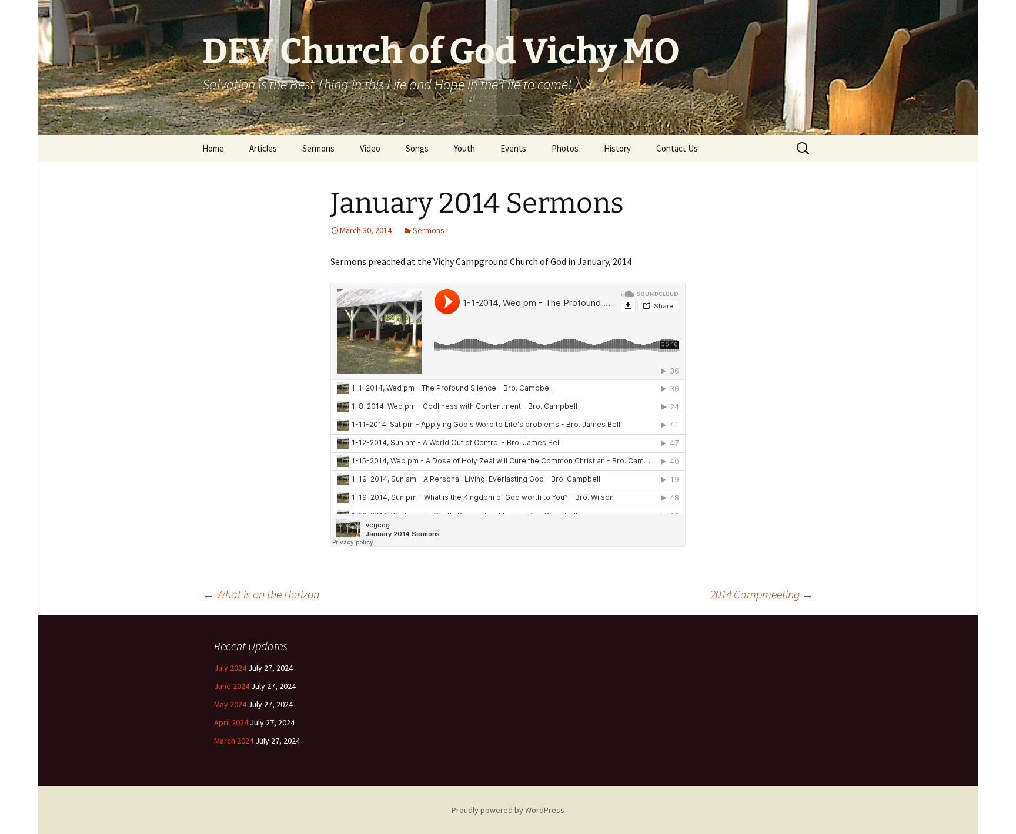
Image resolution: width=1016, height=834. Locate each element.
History (617, 148)
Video (370, 148)
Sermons (318, 148)
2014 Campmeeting (762, 594)
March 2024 (233, 740)
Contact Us (677, 148)
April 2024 (231, 722)
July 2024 (230, 668)
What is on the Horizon (260, 594)
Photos (565, 148)
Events (513, 148)
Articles (263, 148)
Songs (417, 148)
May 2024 (230, 704)
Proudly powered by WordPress (508, 810)
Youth (464, 148)
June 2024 (231, 686)
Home (213, 148)
